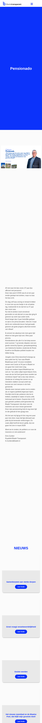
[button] (31, 4)
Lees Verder (21, 587)
